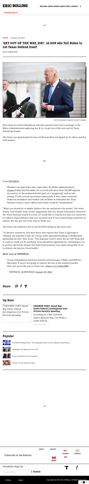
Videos (57, 6)
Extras (8, 480)
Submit (36, 472)
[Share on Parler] (16, 286)
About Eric (65, 6)
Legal (20, 480)
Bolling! (44, 6)
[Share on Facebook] (13, 286)
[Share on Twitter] (14, 286)
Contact (74, 6)
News (50, 6)
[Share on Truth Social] (26, 286)
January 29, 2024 (44, 272)
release (11, 190)
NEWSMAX (13, 181)
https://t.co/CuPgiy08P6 (57, 266)
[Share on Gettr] (21, 286)
